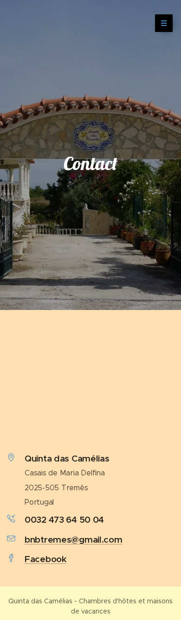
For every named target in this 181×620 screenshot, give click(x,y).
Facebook (45, 558)
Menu (164, 23)
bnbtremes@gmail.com (74, 539)
